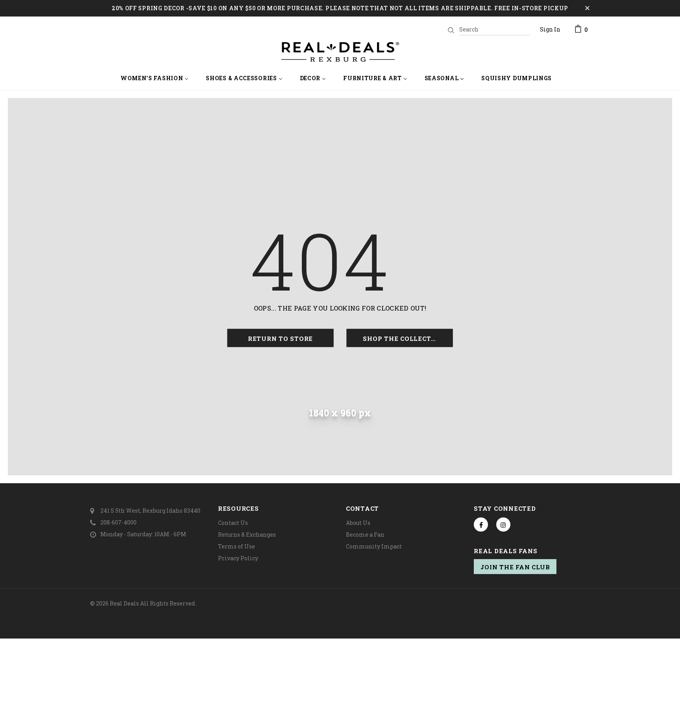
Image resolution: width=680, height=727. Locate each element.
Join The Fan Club (515, 567)
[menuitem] (155, 79)
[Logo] (340, 52)
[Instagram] (503, 524)
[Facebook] (481, 524)
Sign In (550, 29)
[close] (587, 8)
